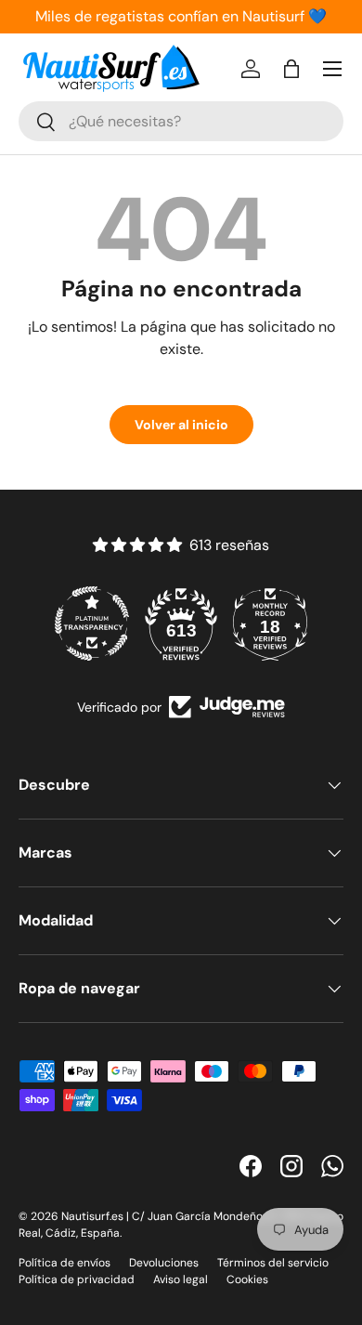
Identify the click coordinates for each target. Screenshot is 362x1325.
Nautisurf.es (93, 1216)
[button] (291, 68)
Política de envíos (64, 1262)
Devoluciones (164, 1262)
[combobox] (181, 121)
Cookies (247, 1279)
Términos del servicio (273, 1262)
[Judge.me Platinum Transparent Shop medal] (92, 623)
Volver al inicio (181, 424)
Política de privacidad (77, 1279)
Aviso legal (180, 1279)
